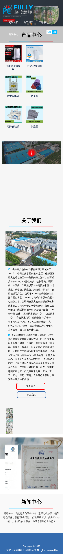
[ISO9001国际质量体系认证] (40, 472)
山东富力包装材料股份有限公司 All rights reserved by (31, 550)
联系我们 (31, 394)
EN (54, 32)
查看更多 (30, 386)
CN (49, 32)
